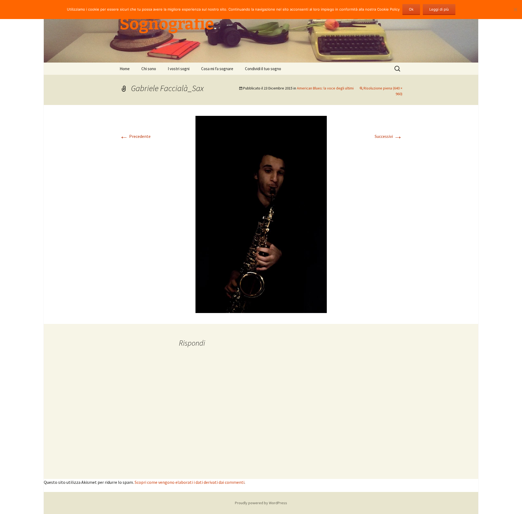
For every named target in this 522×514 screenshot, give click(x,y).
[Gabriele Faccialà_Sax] (261, 213)
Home (125, 68)
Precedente (135, 136)
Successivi (388, 136)
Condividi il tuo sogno (263, 68)
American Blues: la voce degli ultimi (325, 88)
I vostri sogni (178, 68)
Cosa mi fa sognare (217, 68)
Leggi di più (439, 9)
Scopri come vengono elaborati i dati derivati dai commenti (189, 482)
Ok (411, 9)
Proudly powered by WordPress (261, 502)
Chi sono (148, 68)
